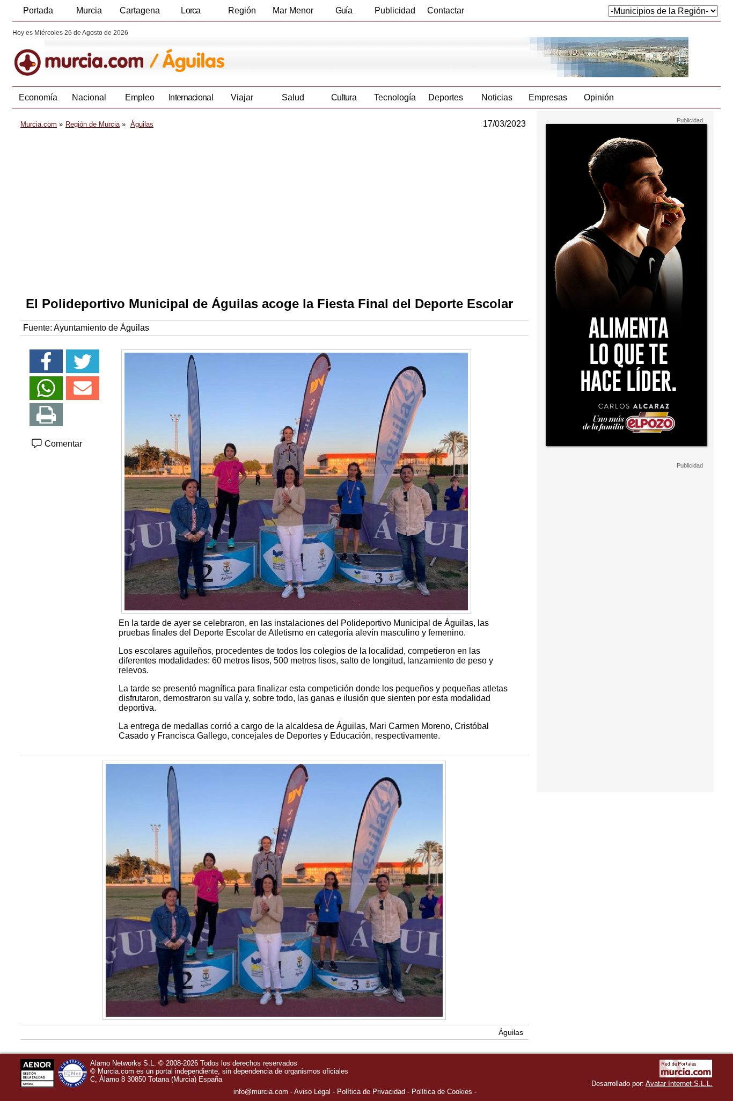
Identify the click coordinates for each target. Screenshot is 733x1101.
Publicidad (395, 10)
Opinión (599, 97)
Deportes (445, 97)
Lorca (191, 10)
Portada (38, 10)
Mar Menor (293, 10)
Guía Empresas (343, 13)
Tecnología (395, 97)
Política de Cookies (442, 1092)
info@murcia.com (260, 1092)
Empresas (548, 97)
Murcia (89, 10)
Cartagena (140, 10)
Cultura (343, 97)
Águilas (511, 1032)
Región (242, 10)
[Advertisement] (274, 212)
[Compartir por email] (82, 388)
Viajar (242, 97)
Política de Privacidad (371, 1092)
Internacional (190, 97)
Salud (293, 97)
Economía (38, 97)
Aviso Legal (312, 1092)
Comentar (62, 443)
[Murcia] (86, 53)
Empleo (140, 97)
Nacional (89, 97)
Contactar (445, 10)
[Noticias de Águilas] (274, 53)
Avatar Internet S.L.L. (679, 1084)
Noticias (496, 97)
